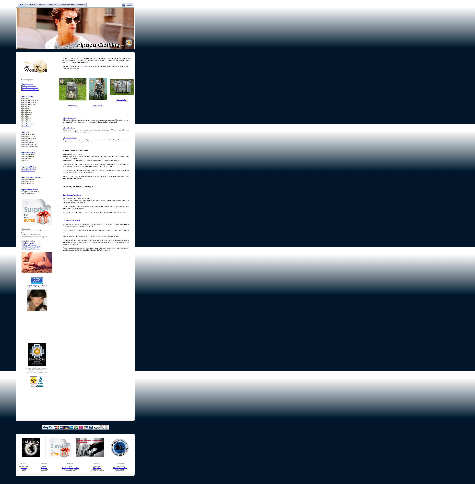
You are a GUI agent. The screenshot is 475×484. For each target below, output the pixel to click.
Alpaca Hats (26, 132)
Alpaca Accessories (28, 152)
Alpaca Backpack (72, 105)
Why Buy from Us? (28, 243)
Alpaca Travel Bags (122, 100)
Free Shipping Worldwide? (30, 249)
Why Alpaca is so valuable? (31, 247)
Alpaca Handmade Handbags (32, 177)
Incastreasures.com (86, 66)
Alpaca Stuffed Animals (30, 190)
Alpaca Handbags (98, 105)
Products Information (29, 245)
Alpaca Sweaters (27, 84)
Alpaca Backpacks (69, 118)
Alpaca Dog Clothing (29, 167)
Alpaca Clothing (27, 96)
